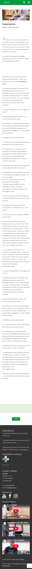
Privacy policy (15, 559)
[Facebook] (10, 496)
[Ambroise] (6, 1)
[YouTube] (4, 496)
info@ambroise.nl (12, 487)
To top (16, 419)
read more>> (24, 449)
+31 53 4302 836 (9, 485)
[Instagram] (16, 496)
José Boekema (16, 563)
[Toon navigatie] (29, 2)
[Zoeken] (24, 2)
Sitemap (22, 559)
